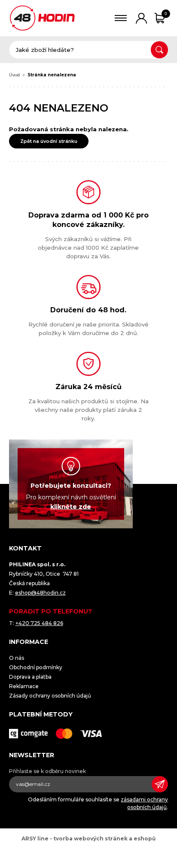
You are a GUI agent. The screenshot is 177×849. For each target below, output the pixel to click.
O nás (16, 658)
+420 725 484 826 (39, 623)
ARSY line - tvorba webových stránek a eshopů (88, 838)
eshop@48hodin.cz (40, 592)
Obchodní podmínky (35, 667)
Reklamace (24, 686)
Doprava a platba (30, 677)
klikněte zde (70, 507)
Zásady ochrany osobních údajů (50, 695)
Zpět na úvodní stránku (48, 141)
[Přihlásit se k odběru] (160, 784)
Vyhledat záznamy (159, 49)
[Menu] (121, 18)
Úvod (14, 75)
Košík (166, 13)
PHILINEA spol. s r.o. (42, 18)
